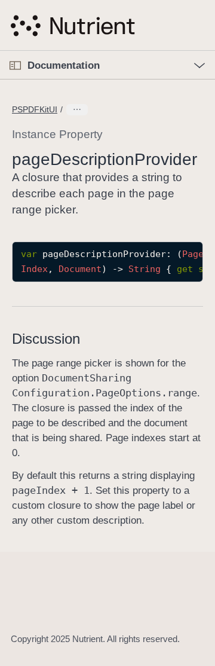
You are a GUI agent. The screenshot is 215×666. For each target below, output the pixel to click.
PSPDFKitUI (34, 109)
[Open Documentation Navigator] (15, 65)
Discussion (46, 339)
